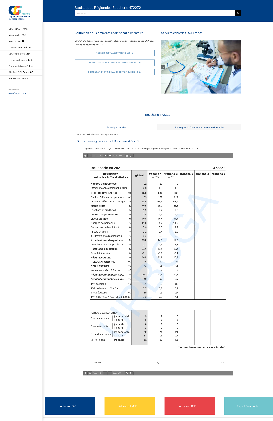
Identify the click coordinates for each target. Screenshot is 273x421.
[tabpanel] (158, 258)
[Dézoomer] (105, 155)
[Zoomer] (110, 155)
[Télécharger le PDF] (127, 155)
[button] (163, 67)
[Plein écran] (131, 155)
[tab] (116, 127)
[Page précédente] (85, 155)
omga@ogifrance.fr (17, 93)
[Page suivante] (90, 155)
